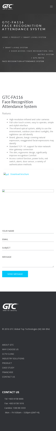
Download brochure (19, 174)
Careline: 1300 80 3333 (15, 408)
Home (5, 37)
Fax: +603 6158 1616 (14, 403)
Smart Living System (34, 37)
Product (16, 37)
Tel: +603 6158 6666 (13, 398)
